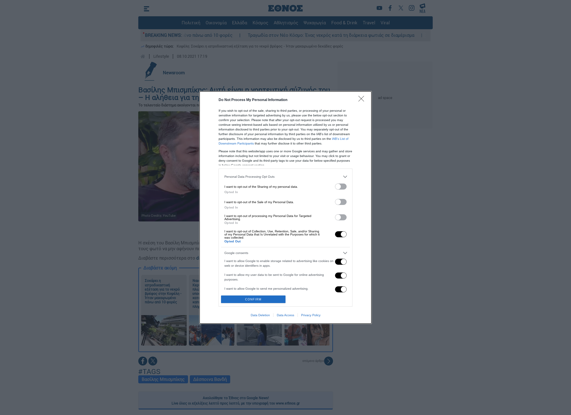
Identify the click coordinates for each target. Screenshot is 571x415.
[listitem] (285, 176)
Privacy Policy (311, 315)
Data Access (285, 315)
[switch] (341, 187)
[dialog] (285, 207)
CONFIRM (253, 299)
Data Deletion (260, 315)
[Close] (362, 100)
